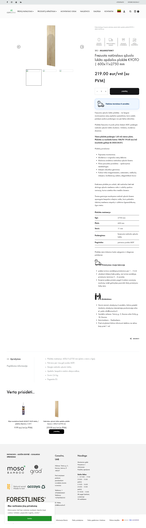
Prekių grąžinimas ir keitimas (96, 520)
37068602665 (60, 493)
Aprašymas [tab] (15, 359)
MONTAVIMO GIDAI (68, 11)
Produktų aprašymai (84, 470)
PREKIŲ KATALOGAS (24, 11)
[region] (30, 512)
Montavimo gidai (83, 462)
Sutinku (29, 518)
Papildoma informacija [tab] (17, 365)
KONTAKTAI (108, 11)
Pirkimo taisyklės (115, 520)
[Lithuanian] (119, 11)
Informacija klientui (62, 520)
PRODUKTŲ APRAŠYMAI (46, 11)
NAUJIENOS (85, 11)
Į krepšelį (124, 91)
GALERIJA (97, 11)
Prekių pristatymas (77, 520)
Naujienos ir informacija (81, 466)
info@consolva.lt (133, 2)
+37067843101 (120, 2)
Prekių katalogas (99, 27)
